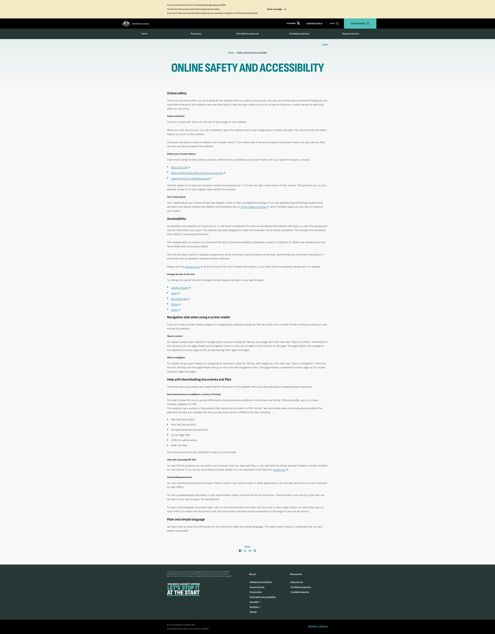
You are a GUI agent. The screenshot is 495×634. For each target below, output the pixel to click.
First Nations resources (247, 33)
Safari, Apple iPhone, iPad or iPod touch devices (197, 172)
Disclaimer (254, 607)
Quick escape (358, 23)
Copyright (254, 602)
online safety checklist (253, 206)
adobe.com (279, 469)
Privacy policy (256, 592)
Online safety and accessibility (263, 597)
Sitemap (253, 612)
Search (332, 23)
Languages (291, 23)
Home (144, 33)
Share (247, 546)
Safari (174, 293)
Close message (275, 9)
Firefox (175, 304)
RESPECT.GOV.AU (318, 626)
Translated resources (299, 33)
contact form (192, 266)
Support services (350, 33)
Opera (174, 309)
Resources (196, 33)
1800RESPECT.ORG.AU (314, 23)
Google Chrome (179, 287)
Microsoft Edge (179, 167)
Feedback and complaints (261, 582)
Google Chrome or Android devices (190, 178)
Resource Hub (297, 582)
